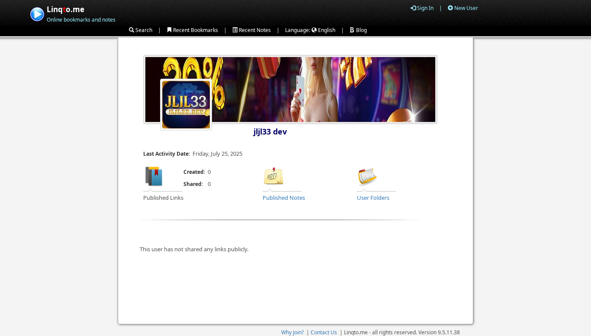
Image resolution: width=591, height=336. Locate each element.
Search (143, 30)
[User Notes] (273, 176)
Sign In (425, 8)
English (326, 30)
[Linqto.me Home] (37, 13)
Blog (361, 30)
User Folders (373, 198)
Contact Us (324, 332)
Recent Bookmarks (195, 30)
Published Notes (284, 198)
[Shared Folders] (368, 176)
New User (465, 8)
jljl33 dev (270, 131)
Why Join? (292, 332)
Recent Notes (254, 30)
